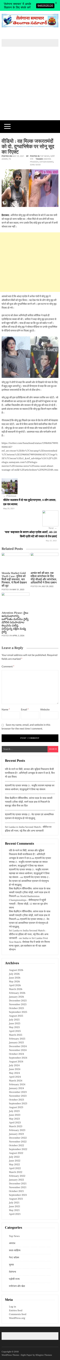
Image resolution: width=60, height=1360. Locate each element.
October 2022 (16, 1145)
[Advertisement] (30, 89)
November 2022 (18, 1141)
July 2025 (14, 1019)
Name (6, 709)
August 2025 (16, 1016)
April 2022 (15, 1168)
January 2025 (16, 1042)
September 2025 (18, 1012)
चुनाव (11, 1264)
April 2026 (15, 985)
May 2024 (14, 1073)
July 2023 (14, 1111)
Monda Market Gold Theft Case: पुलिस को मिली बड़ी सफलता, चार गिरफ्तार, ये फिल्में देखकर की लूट (14, 580)
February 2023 (17, 1130)
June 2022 (14, 1160)
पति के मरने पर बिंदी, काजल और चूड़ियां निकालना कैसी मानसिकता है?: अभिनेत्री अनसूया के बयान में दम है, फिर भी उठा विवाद (30, 773)
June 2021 (14, 1206)
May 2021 (14, 1210)
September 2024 (18, 1058)
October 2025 (16, 1008)
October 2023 (16, 1099)
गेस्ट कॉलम (14, 1257)
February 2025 (17, 1038)
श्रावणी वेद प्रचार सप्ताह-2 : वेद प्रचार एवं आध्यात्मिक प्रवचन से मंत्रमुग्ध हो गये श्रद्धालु (29, 881)
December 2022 (18, 1138)
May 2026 (14, 981)
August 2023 (16, 1107)
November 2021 (17, 1187)
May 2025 (14, 1027)
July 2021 (14, 1202)
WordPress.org (17, 1318)
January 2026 (16, 997)
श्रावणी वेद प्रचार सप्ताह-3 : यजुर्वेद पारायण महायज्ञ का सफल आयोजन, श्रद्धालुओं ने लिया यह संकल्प (30, 862)
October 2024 (16, 1054)
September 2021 (18, 1195)
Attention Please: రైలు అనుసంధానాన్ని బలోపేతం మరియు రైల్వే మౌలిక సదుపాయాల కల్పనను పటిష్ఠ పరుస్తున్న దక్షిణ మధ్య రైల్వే (15, 622)
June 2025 (14, 1023)
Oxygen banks (46, 162)
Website (45, 709)
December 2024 (18, 1046)
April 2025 (15, 1031)
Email (25, 709)
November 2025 (18, 1004)
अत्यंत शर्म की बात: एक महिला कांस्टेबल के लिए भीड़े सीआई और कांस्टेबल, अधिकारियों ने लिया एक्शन (44, 578)
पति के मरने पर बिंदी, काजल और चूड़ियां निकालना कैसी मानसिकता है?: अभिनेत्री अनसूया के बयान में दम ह (27, 854)
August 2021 (16, 1199)
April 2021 (15, 1214)
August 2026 (16, 970)
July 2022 (14, 1157)
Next (53, 528)
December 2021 (18, 1183)
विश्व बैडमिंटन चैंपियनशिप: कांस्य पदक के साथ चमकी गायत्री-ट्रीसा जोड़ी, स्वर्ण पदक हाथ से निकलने (29, 892)
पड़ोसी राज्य (14, 1279)
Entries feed (15, 1310)
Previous (9, 495)
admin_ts (6, 159)
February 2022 (17, 1176)
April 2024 (15, 1077)
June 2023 (14, 1115)
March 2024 (15, 1080)
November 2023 (18, 1096)
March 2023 (15, 1126)
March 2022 (15, 1172)
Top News (44, 156)
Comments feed (17, 1314)
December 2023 (18, 1092)
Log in (12, 1306)
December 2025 (18, 1000)
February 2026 (17, 993)
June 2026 (14, 977)
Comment (8, 666)
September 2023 (18, 1103)
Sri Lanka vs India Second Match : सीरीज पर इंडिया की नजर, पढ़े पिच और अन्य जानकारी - (28, 934)
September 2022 (18, 1149)
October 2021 (16, 1191)
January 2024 (16, 1088)
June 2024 (14, 1069)
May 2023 (14, 1118)
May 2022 (14, 1164)
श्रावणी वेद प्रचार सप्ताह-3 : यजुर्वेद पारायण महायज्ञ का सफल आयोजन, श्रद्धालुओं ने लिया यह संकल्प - (29, 873)
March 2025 (15, 1035)
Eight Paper (27, 1355)
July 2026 (14, 974)
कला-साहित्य (14, 1250)
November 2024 (18, 1050)
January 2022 (16, 1179)
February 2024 (17, 1084)
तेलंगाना (12, 1272)
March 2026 (15, 989)
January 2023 (16, 1134)
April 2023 (15, 1122)
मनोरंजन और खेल (17, 1286)
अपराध (12, 1243)
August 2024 (16, 1061)
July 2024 (14, 1065)
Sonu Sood (35, 165)
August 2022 (16, 1153)
